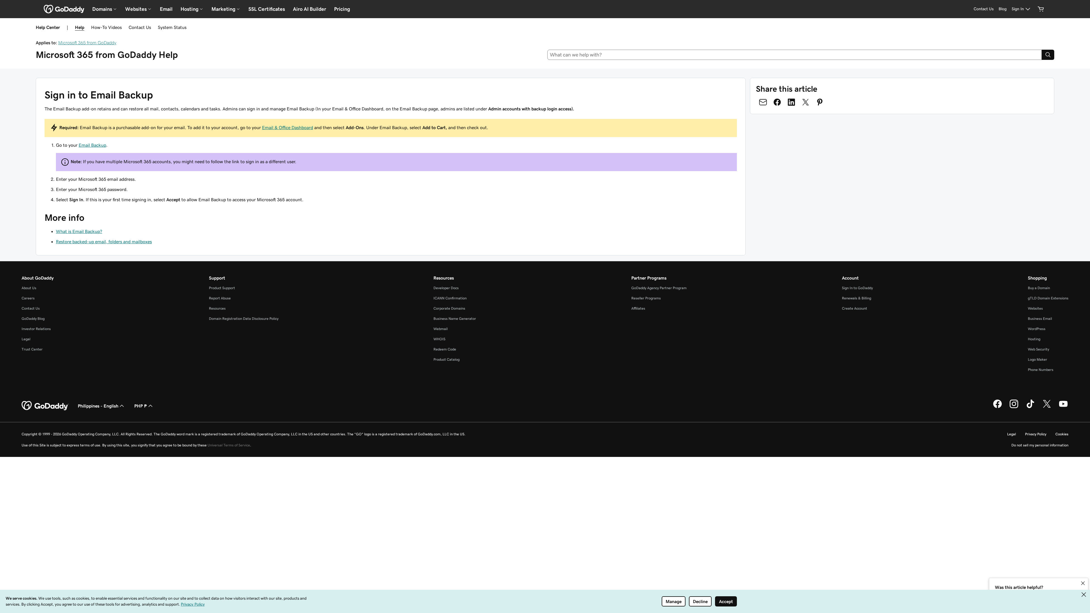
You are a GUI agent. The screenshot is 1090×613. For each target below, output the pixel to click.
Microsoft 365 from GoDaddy (87, 42)
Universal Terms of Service (228, 445)
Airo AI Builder (309, 9)
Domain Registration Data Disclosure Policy (243, 318)
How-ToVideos (106, 27)
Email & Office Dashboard (287, 127)
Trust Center (32, 349)
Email (166, 9)
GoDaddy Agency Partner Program (659, 288)
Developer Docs (446, 288)
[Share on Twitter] (805, 102)
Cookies (1061, 434)
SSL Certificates (266, 9)
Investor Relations (36, 329)
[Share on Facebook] (777, 102)
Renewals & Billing (856, 298)
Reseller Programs (646, 298)
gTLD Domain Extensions (1048, 298)
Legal (26, 339)
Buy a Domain (1039, 288)
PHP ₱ (140, 406)
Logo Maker (1037, 359)
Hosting (1034, 339)
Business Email (1040, 318)
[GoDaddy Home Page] (45, 406)
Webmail (440, 329)
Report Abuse (220, 298)
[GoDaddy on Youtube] (1063, 407)
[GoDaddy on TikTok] (1030, 407)
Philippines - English (98, 406)
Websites (1035, 308)
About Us (29, 288)
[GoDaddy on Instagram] (1014, 407)
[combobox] (794, 54)
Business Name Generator (454, 318)
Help (79, 27)
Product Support (222, 288)
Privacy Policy (1035, 434)
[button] (1083, 583)
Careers (28, 298)
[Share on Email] (763, 102)
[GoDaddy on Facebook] (997, 407)
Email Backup (92, 145)
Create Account (854, 308)
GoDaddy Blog (33, 318)
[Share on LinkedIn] (791, 102)
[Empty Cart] (1041, 9)
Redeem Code (444, 349)
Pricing (342, 9)
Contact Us (140, 27)
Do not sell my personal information (1039, 445)
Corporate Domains (449, 308)
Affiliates (638, 308)
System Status (172, 27)
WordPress (1036, 329)
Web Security (1038, 349)
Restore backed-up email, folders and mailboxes (104, 241)
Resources (217, 308)
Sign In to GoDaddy (857, 288)
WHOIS (439, 339)
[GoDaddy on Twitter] (1047, 407)
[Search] (1048, 55)
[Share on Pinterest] (820, 102)
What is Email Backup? (79, 231)
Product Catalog (446, 359)
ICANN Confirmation (450, 298)
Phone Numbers (1040, 369)
